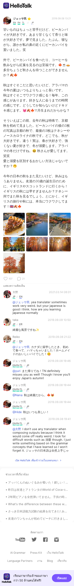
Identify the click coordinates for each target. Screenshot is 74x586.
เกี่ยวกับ (62, 561)
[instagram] (56, 539)
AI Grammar (18, 552)
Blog (50, 561)
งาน (39, 561)
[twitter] (34, 539)
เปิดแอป (62, 578)
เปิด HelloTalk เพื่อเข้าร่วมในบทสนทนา (36, 460)
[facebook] (45, 539)
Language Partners (20, 561)
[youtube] (20, 540)
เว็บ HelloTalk (55, 552)
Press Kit (36, 552)
